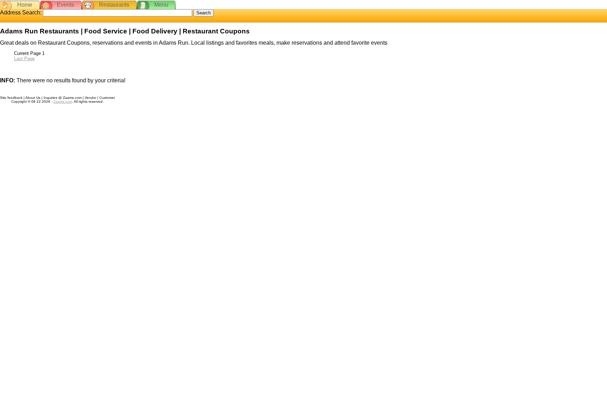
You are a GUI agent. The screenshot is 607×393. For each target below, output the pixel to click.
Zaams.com (62, 101)
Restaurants (114, 5)
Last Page (24, 58)
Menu (161, 5)
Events (65, 5)
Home (24, 5)
